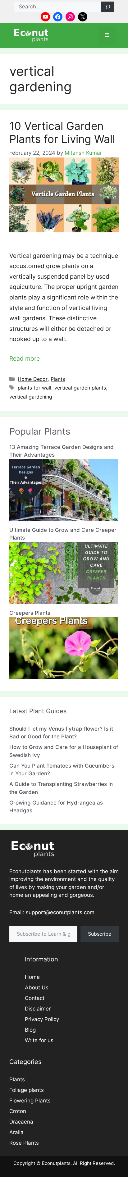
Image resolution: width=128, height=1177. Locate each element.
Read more (24, 358)
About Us (36, 987)
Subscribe (99, 934)
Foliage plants (26, 1090)
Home (32, 977)
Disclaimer (38, 1009)
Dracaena (21, 1122)
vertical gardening (30, 397)
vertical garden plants (80, 388)
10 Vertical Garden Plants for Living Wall (62, 132)
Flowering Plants (30, 1100)
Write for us (39, 1040)
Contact (34, 998)
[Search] (107, 7)
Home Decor (33, 379)
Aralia (16, 1132)
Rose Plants (24, 1143)
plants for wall (34, 388)
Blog (30, 1030)
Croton (17, 1111)
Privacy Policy (42, 1019)
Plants (58, 379)
